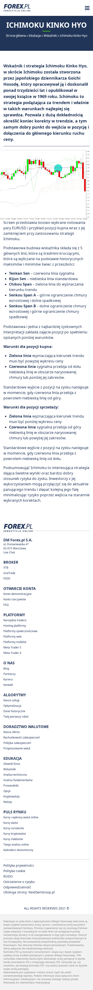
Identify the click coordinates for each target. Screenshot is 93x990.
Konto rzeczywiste (14, 599)
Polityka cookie (14, 871)
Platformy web (12, 636)
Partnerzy (9, 674)
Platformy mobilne (14, 642)
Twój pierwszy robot (15, 717)
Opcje (7, 791)
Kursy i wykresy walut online (20, 817)
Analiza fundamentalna (18, 780)
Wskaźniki (50, 36)
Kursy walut (10, 823)
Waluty (7, 802)
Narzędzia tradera (14, 620)
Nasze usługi (11, 700)
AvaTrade (9, 573)
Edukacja (35, 36)
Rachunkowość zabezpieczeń (21, 737)
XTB (5, 568)
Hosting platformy (14, 626)
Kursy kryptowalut (14, 834)
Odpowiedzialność (17, 887)
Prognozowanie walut (16, 748)
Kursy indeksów (13, 839)
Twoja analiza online (16, 844)
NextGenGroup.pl (41, 892)
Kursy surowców (13, 828)
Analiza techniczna (15, 775)
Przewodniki (11, 785)
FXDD (6, 578)
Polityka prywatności (18, 865)
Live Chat (9, 552)
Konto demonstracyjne (17, 594)
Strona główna (16, 36)
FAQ (6, 605)
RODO (8, 876)
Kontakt (8, 685)
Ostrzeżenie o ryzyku (19, 882)
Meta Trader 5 (12, 647)
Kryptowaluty (11, 796)
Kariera (8, 679)
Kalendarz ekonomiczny (18, 850)
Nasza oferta (11, 732)
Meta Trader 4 (12, 653)
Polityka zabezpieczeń (17, 743)
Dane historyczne (14, 711)
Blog (6, 668)
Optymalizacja (12, 706)
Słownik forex (11, 764)
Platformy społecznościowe (20, 631)
